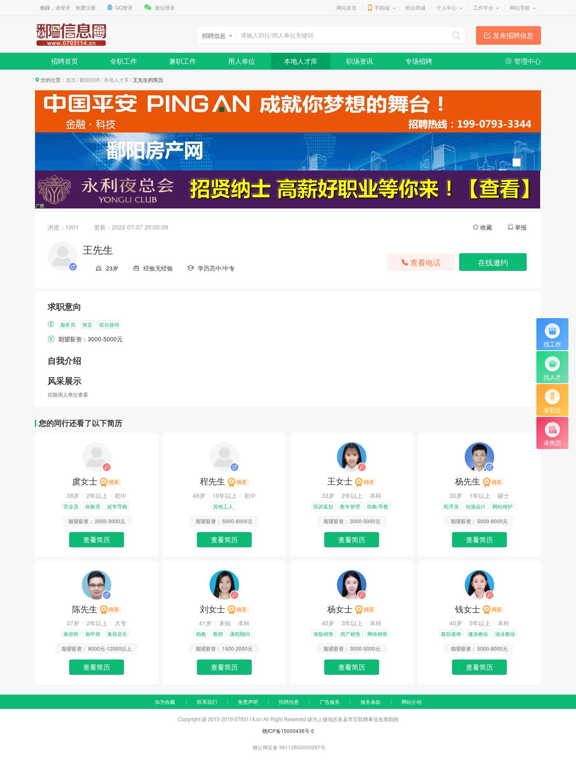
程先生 (212, 481)
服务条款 (371, 701)
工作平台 (483, 7)
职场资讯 (359, 61)
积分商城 (415, 7)
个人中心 (446, 7)
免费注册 (85, 7)
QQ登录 (124, 7)
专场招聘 (418, 61)
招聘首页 (64, 61)
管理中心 (527, 61)
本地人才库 (301, 61)
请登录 (62, 7)
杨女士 (340, 609)
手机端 (382, 7)
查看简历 (96, 539)
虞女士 (84, 481)
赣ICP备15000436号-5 (288, 730)
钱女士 (467, 609)
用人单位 (241, 61)
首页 (71, 79)
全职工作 (123, 61)
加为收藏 (165, 701)
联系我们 (207, 701)
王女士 (340, 481)
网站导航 (520, 7)
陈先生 (84, 609)
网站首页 (346, 7)
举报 (521, 227)
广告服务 (330, 701)
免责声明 (248, 701)
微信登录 (165, 7)
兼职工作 (182, 61)
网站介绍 (411, 701)
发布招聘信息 (513, 35)
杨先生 (467, 481)
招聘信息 (289, 701)
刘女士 (212, 609)
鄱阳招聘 (90, 79)
